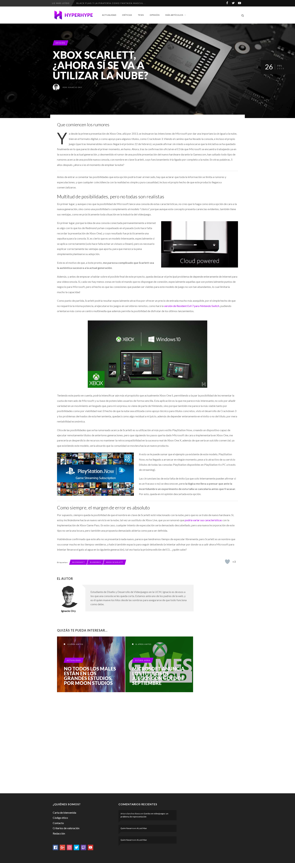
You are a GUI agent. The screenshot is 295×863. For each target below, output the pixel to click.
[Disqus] (125, 742)
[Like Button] (227, 561)
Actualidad (109, 15)
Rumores (95, 562)
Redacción (59, 833)
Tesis (141, 15)
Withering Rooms (88, 3)
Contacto (58, 823)
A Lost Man (142, 828)
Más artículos (174, 15)
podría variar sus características (203, 520)
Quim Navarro (127, 828)
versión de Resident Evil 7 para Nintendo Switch (191, 305)
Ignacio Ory (75, 87)
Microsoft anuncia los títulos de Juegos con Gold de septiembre (158, 675)
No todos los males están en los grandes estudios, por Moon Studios (90, 675)
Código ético (60, 817)
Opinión (155, 15)
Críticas (127, 15)
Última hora (142, 660)
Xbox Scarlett (114, 562)
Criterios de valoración (66, 828)
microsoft (78, 562)
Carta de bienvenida (64, 812)
